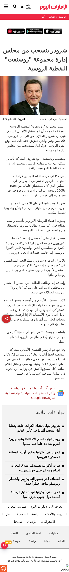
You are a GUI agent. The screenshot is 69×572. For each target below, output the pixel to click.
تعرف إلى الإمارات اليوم (46, 506)
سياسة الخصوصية (28, 514)
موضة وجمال (12, 540)
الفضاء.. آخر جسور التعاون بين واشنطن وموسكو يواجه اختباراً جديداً (34, 481)
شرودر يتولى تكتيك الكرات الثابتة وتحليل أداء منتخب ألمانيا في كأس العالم (33, 428)
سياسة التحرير (16, 506)
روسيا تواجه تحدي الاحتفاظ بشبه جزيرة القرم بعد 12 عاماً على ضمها (34, 441)
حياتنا (47, 540)
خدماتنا (18, 522)
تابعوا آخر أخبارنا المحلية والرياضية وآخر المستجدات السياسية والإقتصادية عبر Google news (30, 393)
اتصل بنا (7, 514)
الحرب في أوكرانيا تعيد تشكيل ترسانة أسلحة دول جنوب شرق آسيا (35, 494)
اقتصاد (14, 533)
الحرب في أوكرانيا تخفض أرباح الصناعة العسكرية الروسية (34, 454)
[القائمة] (14, 6)
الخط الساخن (33, 533)
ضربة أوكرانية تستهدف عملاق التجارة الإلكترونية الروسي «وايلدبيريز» (35, 468)
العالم (61, 540)
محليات (53, 533)
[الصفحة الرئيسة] (53, 5)
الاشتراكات (48, 522)
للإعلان (31, 522)
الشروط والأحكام (56, 514)
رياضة (32, 540)
